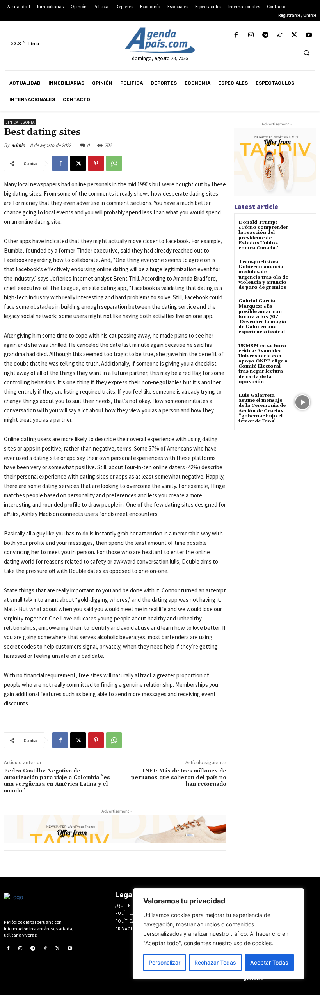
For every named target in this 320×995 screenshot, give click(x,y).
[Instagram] (250, 35)
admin (18, 145)
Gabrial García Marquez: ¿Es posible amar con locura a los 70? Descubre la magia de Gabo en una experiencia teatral (262, 316)
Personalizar (164, 962)
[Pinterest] (96, 163)
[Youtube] (309, 35)
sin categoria (20, 122)
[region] (218, 933)
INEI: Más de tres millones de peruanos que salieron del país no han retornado (178, 777)
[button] (306, 52)
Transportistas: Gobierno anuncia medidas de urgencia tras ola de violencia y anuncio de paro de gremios (263, 274)
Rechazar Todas (215, 962)
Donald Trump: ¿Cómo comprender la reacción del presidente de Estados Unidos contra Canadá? (263, 235)
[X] (294, 35)
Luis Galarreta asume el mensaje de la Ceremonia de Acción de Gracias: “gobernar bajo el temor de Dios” (262, 408)
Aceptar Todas (269, 962)
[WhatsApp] (114, 163)
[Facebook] (236, 35)
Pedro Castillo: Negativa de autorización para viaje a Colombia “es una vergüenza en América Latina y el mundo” (57, 780)
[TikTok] (279, 35)
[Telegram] (265, 35)
